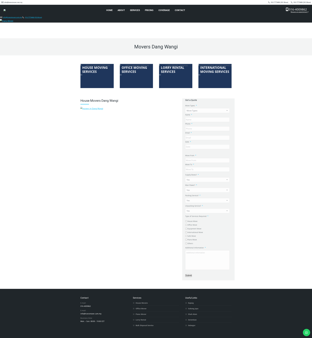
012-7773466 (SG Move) (279, 2)
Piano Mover (141, 314)
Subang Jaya (193, 308)
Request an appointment (299, 12)
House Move (192, 221)
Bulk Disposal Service (144, 325)
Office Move (192, 225)
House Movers (142, 303)
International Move (195, 232)
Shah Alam (192, 314)
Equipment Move (194, 228)
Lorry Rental (141, 320)
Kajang (191, 303)
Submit (188, 275)
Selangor (191, 325)
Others (190, 243)
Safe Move (191, 236)
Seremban (192, 320)
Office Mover (141, 308)
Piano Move (192, 239)
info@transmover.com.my (13, 2)
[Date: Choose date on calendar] (185, 152)
